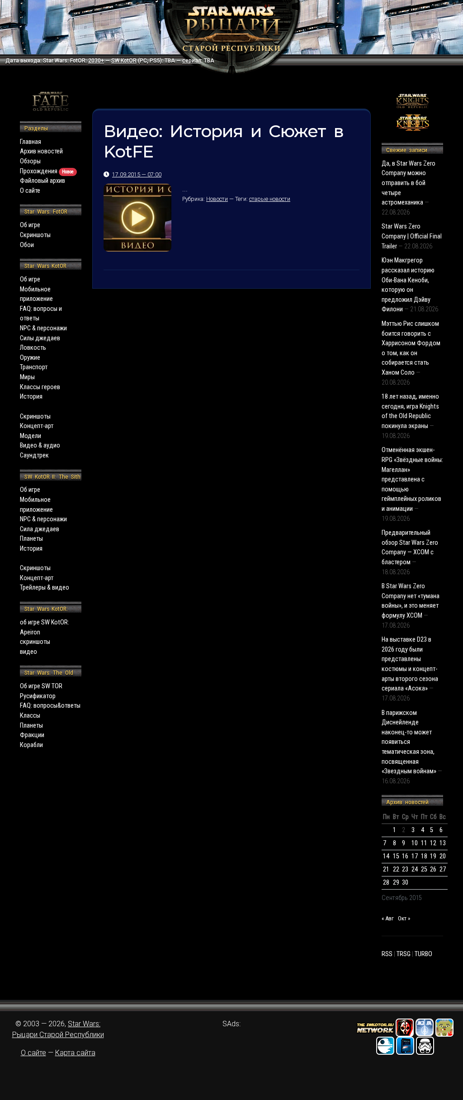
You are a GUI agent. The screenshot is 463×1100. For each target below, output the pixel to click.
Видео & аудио (40, 445)
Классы (30, 715)
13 (442, 843)
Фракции (32, 735)
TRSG (404, 954)
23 (405, 869)
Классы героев (40, 387)
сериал (191, 60)
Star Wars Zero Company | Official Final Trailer (412, 236)
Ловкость (33, 348)
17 (414, 856)
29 (396, 882)
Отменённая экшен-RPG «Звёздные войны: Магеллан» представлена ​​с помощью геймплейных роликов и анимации (412, 479)
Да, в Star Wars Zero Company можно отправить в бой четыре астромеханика (408, 183)
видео (28, 652)
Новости (217, 198)
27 (442, 869)
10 (414, 843)
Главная (30, 142)
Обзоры (30, 161)
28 (386, 882)
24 (414, 869)
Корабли (31, 745)
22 (396, 869)
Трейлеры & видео (44, 587)
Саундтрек (34, 455)
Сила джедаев (39, 529)
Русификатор (38, 696)
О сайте (30, 191)
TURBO (423, 954)
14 (386, 856)
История (31, 396)
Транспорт (33, 367)
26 (433, 869)
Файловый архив (42, 181)
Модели (30, 436)
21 (386, 869)
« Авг (388, 918)
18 (424, 856)
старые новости (269, 198)
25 (424, 869)
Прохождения (47, 171)
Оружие (30, 358)
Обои (27, 245)
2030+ (96, 60)
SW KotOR (124, 60)
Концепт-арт (36, 426)
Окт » (404, 918)
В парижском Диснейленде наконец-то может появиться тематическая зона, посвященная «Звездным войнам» (409, 742)
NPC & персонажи (43, 328)
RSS (387, 954)
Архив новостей (41, 151)
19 (433, 856)
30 (405, 882)
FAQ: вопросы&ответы (50, 706)
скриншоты (35, 642)
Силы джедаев (40, 338)
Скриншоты (35, 235)
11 (424, 843)
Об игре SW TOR (41, 686)
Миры (27, 377)
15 (396, 856)
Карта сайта (75, 1052)
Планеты (31, 539)
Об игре (30, 225)
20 (442, 856)
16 (405, 856)
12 (433, 843)
